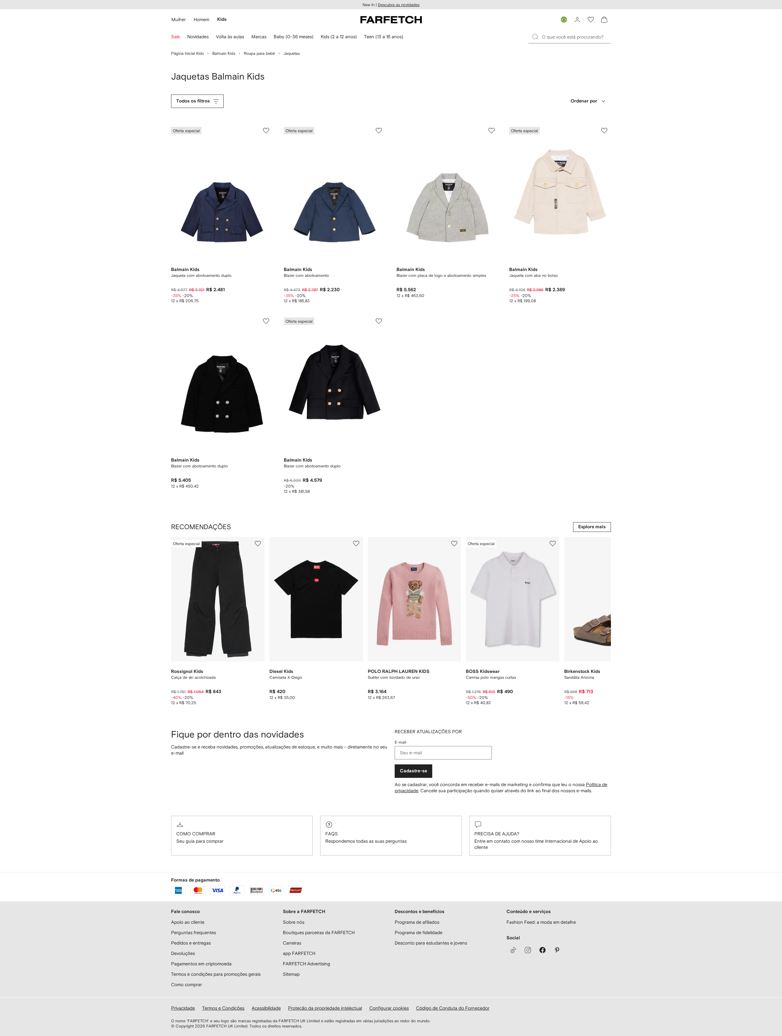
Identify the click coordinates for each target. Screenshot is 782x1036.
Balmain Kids (223, 53)
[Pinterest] (557, 950)
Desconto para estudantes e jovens (431, 943)
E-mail (400, 742)
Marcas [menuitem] (258, 36)
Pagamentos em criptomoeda (201, 963)
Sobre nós (293, 922)
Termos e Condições (223, 1008)
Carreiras (292, 943)
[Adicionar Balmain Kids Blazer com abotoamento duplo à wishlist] (266, 321)
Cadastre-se (413, 771)
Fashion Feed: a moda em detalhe (541, 922)
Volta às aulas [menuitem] (230, 36)
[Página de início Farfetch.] (391, 20)
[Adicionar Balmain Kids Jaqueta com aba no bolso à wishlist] (604, 130)
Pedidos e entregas (191, 943)
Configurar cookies (389, 1008)
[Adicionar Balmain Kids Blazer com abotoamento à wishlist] (379, 130)
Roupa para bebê (259, 53)
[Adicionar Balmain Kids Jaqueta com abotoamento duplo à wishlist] (266, 130)
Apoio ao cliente (187, 922)
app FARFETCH (299, 953)
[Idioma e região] (564, 19)
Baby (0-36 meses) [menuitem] (293, 36)
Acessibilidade (266, 1008)
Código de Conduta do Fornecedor (452, 1008)
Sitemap (291, 974)
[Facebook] (542, 950)
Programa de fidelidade (418, 932)
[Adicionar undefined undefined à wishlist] (258, 543)
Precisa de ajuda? (496, 833)
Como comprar (195, 833)
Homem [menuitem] (201, 19)
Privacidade (183, 1008)
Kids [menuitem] (222, 19)
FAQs (331, 833)
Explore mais (592, 527)
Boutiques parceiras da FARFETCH (319, 932)
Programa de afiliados (417, 922)
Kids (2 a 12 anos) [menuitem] (339, 36)
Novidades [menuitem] (198, 36)
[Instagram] (528, 950)
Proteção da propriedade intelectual (325, 1008)
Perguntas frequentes (193, 932)
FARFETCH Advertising (306, 963)
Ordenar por (584, 101)
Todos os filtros (193, 101)
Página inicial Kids (187, 53)
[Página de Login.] (577, 19)
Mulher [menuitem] (178, 19)
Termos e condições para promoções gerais (216, 974)
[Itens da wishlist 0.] (590, 19)
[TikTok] (513, 950)
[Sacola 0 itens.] (604, 19)
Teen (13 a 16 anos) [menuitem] (383, 36)
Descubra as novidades (398, 5)
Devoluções (183, 953)
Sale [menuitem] (175, 36)
